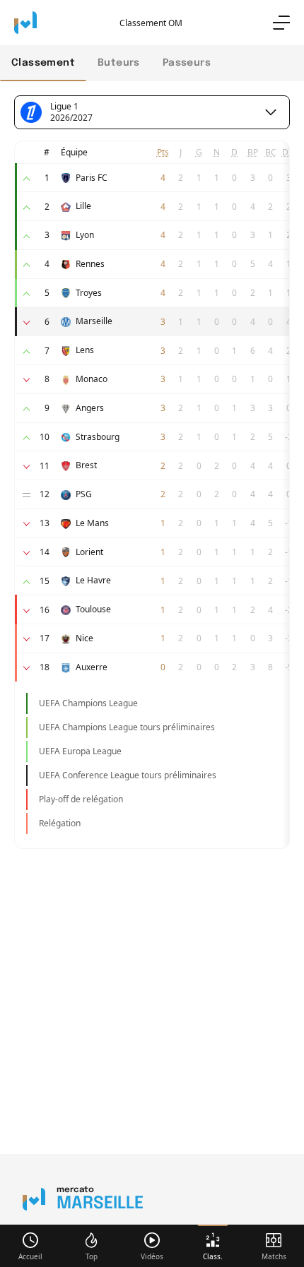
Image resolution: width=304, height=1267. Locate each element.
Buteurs (119, 63)
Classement (43, 63)
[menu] (281, 22)
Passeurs (187, 63)
